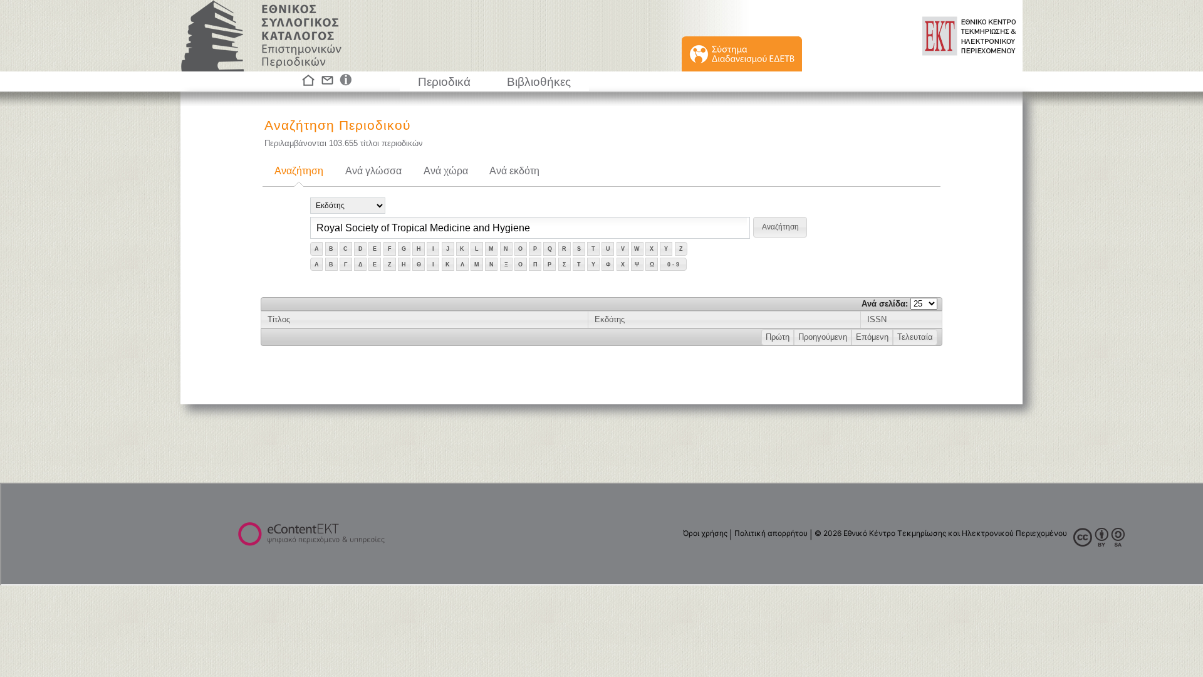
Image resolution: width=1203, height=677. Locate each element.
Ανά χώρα (446, 170)
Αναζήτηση (298, 170)
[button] (780, 227)
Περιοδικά (444, 81)
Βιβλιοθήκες (539, 81)
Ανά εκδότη (514, 170)
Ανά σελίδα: (886, 303)
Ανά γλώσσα (373, 170)
